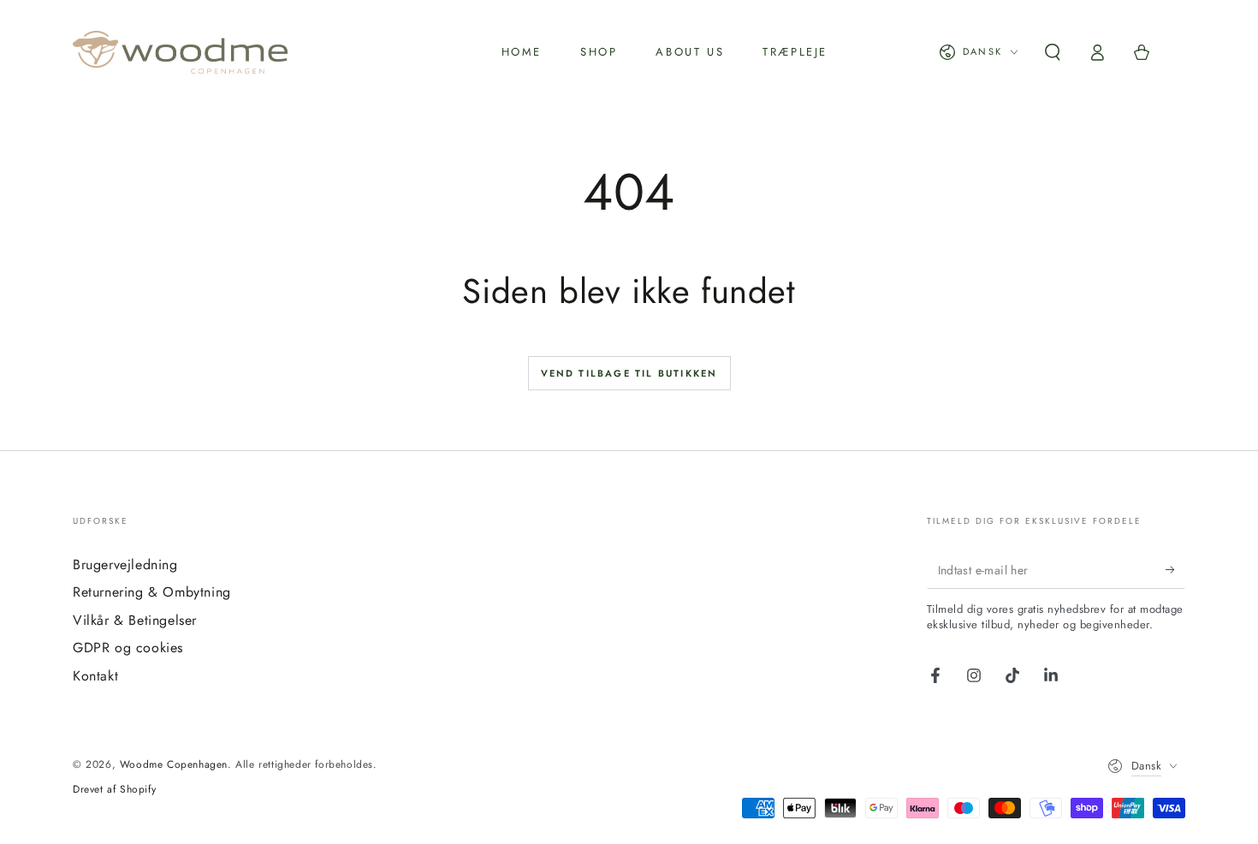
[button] (1052, 52)
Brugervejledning (125, 564)
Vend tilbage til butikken (629, 373)
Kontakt (95, 676)
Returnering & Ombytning (152, 592)
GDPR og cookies (128, 647)
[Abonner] (1175, 569)
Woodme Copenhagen (174, 764)
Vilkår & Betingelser (135, 620)
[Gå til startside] (180, 52)
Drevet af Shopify (114, 789)
